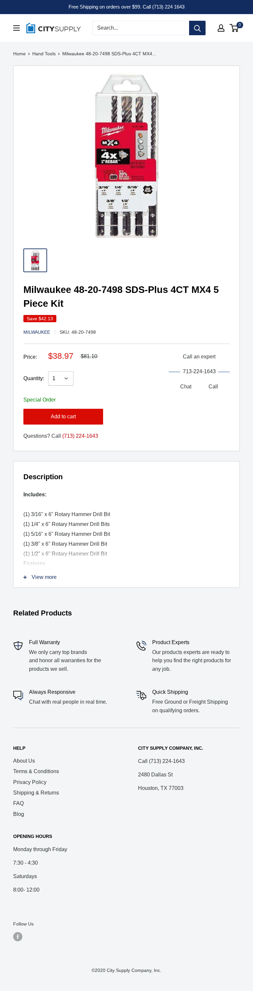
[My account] (221, 28)
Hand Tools (44, 53)
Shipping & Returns (36, 792)
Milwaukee (36, 332)
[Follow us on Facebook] (17, 936)
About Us (24, 761)
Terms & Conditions (36, 771)
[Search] (197, 28)
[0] (234, 28)
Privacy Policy (29, 782)
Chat (185, 386)
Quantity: (33, 378)
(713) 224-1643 (80, 436)
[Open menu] (16, 28)
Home (19, 53)
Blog (18, 814)
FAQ (18, 803)
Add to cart (63, 416)
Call (213, 386)
